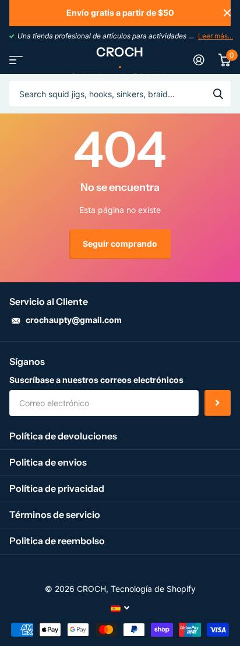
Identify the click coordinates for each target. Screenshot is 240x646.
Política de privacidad (56, 488)
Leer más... (215, 35)
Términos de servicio (54, 514)
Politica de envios (48, 462)
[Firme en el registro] (198, 60)
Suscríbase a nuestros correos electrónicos (96, 380)
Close (227, 13)
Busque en (218, 94)
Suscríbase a (217, 403)
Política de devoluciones (63, 436)
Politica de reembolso (57, 540)
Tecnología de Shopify (153, 589)
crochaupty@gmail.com (74, 320)
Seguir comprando (120, 244)
